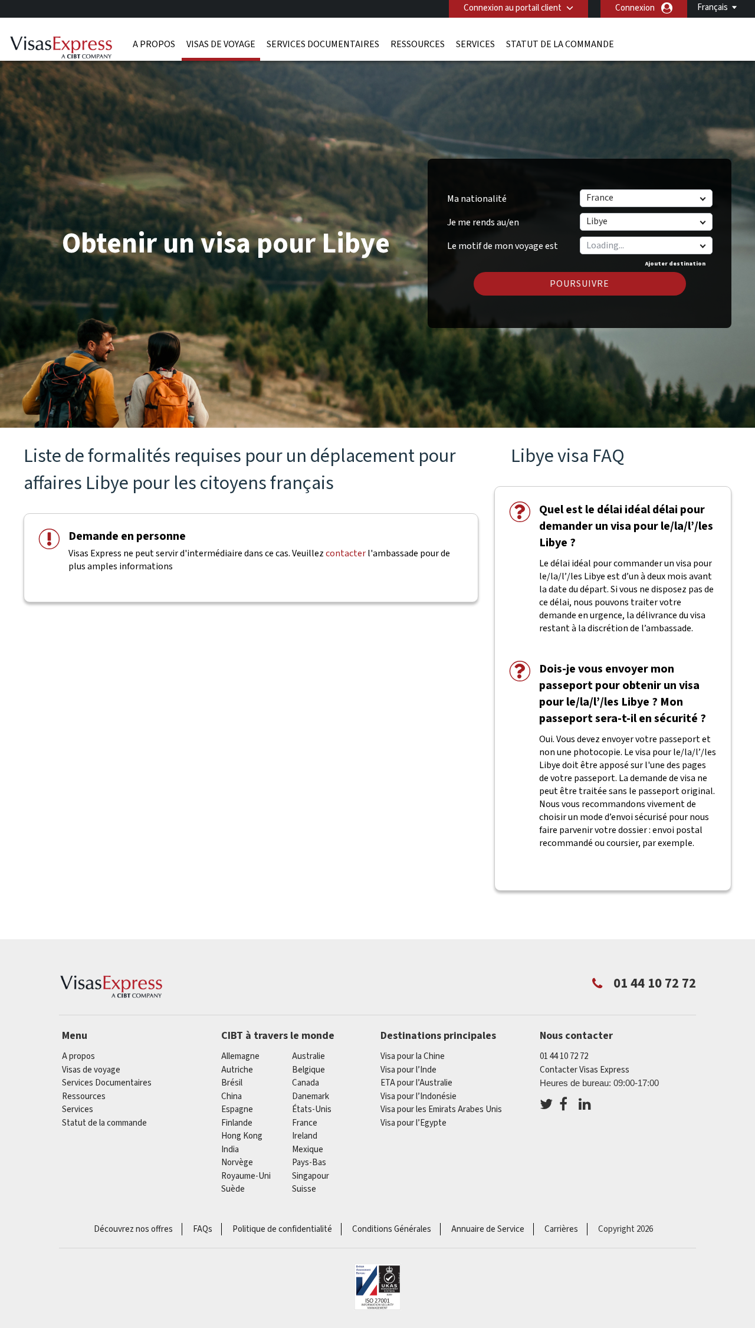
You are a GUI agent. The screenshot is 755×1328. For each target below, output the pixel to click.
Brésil (231, 1083)
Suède (233, 1189)
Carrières (561, 1229)
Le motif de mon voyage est (502, 242)
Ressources (417, 44)
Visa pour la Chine (412, 1056)
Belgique (308, 1070)
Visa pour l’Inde (408, 1070)
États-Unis (311, 1109)
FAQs (202, 1229)
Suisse (304, 1189)
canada (305, 1083)
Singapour (310, 1176)
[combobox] (645, 245)
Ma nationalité (477, 198)
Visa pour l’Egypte (413, 1123)
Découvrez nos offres (133, 1229)
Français (712, 7)
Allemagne (240, 1056)
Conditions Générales (391, 1229)
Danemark (310, 1096)
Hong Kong (241, 1136)
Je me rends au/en (483, 222)
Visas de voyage (220, 44)
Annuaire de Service (487, 1229)
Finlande (236, 1123)
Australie (308, 1056)
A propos (154, 44)
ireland (304, 1136)
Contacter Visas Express (584, 1070)
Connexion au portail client (513, 8)
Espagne (237, 1109)
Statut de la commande (560, 44)
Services (475, 44)
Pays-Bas (309, 1162)
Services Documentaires (323, 44)
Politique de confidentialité (282, 1229)
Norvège (237, 1162)
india (230, 1149)
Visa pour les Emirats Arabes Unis (441, 1109)
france (304, 1123)
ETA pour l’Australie (416, 1083)
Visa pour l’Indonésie (418, 1096)
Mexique (307, 1149)
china (231, 1096)
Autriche (237, 1070)
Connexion (635, 8)
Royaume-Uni (246, 1176)
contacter (346, 553)
